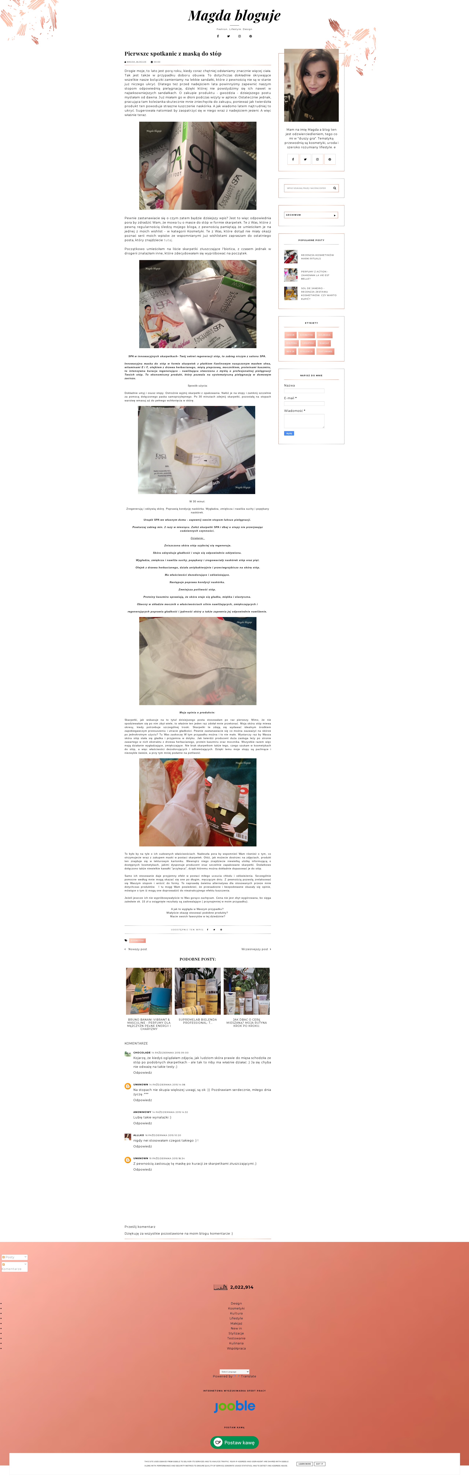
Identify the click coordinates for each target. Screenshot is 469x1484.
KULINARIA (324, 335)
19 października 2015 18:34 (167, 1158)
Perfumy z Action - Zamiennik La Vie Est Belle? (315, 275)
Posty (9, 1257)
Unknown (140, 1084)
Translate (248, 1376)
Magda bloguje (234, 15)
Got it (319, 1464)
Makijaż (236, 1323)
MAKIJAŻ (324, 343)
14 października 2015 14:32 (170, 1112)
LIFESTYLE (308, 343)
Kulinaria (236, 1343)
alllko (138, 1135)
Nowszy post (137, 949)
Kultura (236, 1313)
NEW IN (290, 351)
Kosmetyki (236, 1308)
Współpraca (236, 1348)
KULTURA (292, 343)
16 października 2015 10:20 (163, 1135)
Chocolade (142, 1052)
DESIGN (291, 335)
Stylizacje (236, 1333)
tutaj (168, 240)
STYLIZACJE (306, 351)
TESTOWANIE (325, 351)
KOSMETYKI (137, 940)
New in (236, 1328)
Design (236, 1303)
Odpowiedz (142, 1072)
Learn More (305, 1464)
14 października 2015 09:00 (170, 1052)
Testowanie (236, 1338)
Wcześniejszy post (254, 949)
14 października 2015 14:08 (167, 1084)
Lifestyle (236, 1318)
